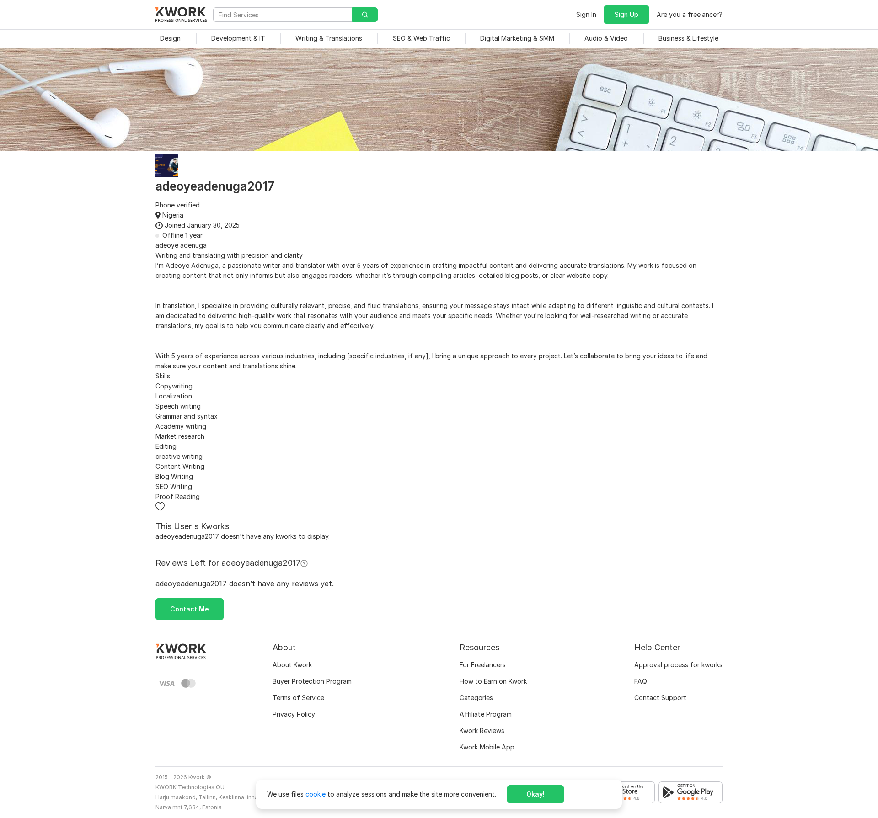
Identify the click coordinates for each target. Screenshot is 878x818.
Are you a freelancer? (690, 14)
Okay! (535, 794)
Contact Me (189, 609)
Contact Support (660, 697)
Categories (476, 697)
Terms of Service (298, 697)
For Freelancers (483, 665)
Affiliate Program (486, 714)
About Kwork (292, 665)
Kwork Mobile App (487, 747)
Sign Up (626, 14)
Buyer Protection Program (312, 681)
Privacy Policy (294, 714)
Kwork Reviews (482, 730)
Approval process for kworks (678, 665)
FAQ (640, 681)
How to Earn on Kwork (493, 681)
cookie (315, 794)
